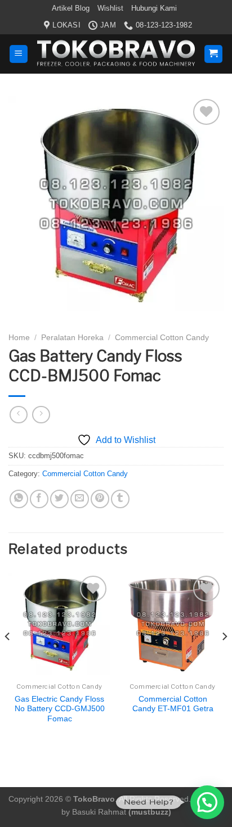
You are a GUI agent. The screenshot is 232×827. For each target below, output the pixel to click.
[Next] (224, 659)
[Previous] (8, 659)
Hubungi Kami (154, 8)
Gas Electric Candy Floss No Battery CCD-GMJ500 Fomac (60, 709)
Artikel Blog (71, 8)
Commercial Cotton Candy (162, 337)
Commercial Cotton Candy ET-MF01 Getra (172, 704)
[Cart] (213, 54)
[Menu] (19, 54)
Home (19, 337)
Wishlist (110, 8)
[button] (207, 802)
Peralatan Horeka (72, 337)
